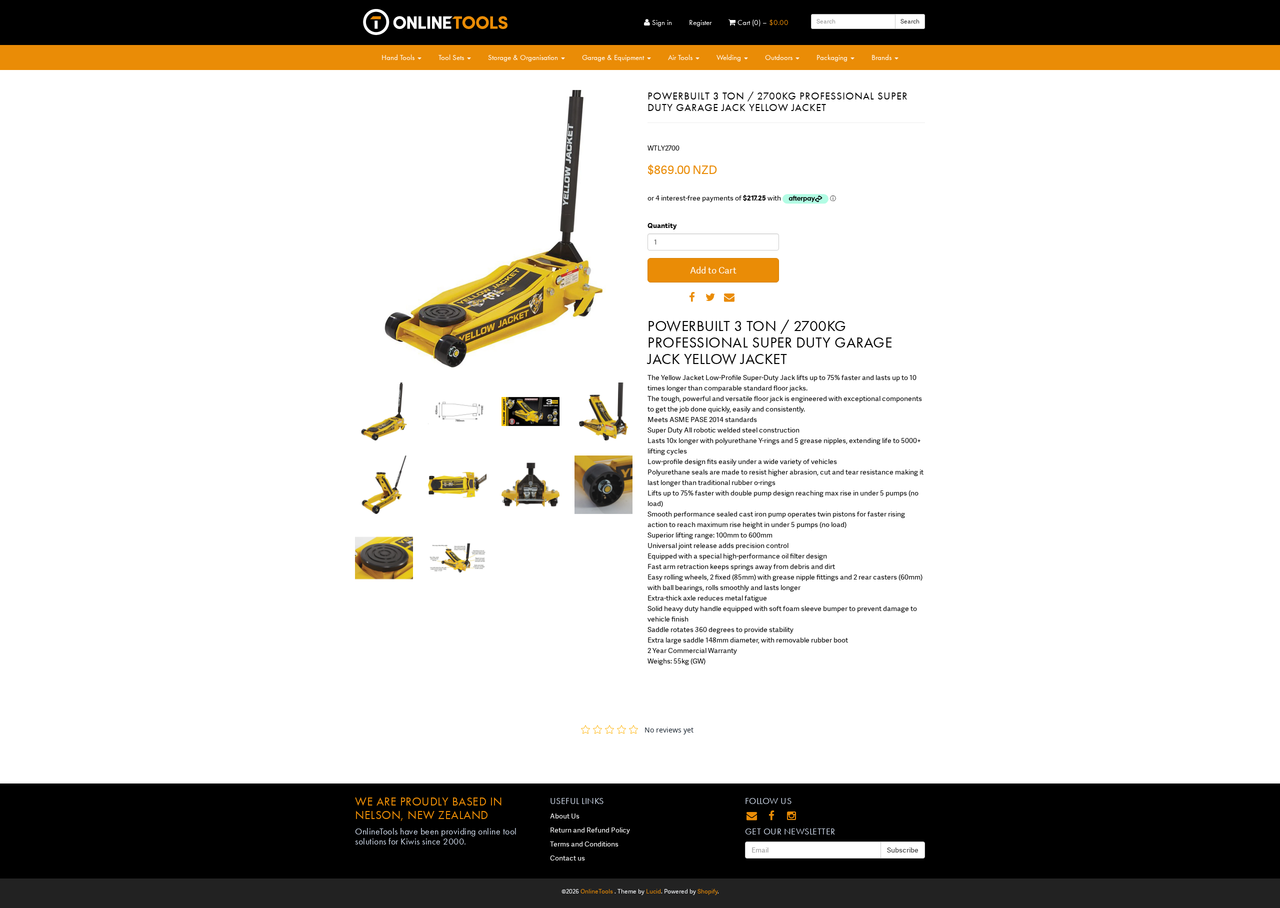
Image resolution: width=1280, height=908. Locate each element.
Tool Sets (452, 57)
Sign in (661, 23)
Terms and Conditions (584, 844)
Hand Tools (399, 57)
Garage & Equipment (614, 57)
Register (700, 23)
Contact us (567, 858)
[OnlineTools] (435, 20)
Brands (883, 57)
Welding (729, 57)
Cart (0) (762, 23)
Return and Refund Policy (590, 830)
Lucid (653, 892)
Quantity (662, 225)
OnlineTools (597, 892)
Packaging (833, 57)
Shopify (708, 892)
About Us (565, 816)
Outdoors (779, 57)
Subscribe (902, 850)
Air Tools (681, 57)
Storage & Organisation (524, 57)
